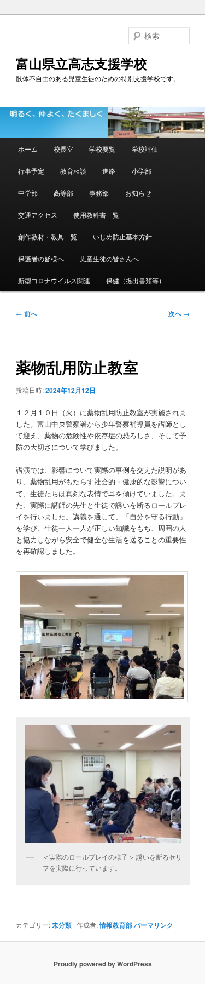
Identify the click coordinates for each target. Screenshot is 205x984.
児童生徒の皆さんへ (109, 258)
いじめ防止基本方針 (122, 236)
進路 (108, 170)
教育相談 (73, 170)
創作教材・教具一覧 (47, 236)
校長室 (63, 148)
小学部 (141, 170)
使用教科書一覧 (96, 214)
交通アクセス (37, 214)
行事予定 (31, 170)
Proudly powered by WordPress (103, 964)
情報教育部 (115, 925)
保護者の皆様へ (41, 258)
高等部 (63, 192)
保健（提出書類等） (135, 280)
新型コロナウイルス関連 (54, 280)
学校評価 (145, 148)
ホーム (28, 148)
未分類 (62, 925)
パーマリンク (153, 925)
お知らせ (138, 192)
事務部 (99, 192)
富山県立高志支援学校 (81, 63)
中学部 (28, 192)
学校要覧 (102, 148)
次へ (179, 313)
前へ (26, 313)
